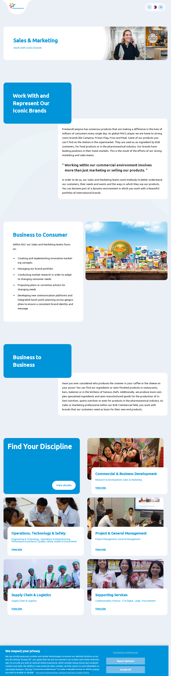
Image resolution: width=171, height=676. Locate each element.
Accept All (125, 669)
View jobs (100, 487)
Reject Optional (125, 661)
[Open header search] (149, 7)
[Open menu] (161, 7)
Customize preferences (125, 652)
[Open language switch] (155, 7)
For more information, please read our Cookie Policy (62, 672)
